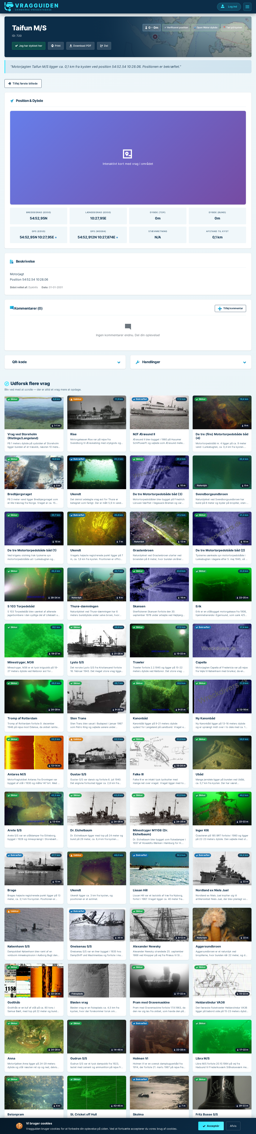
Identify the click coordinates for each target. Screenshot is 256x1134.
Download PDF (82, 45)
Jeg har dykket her (30, 45)
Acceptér (213, 1125)
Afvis (233, 1125)
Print (58, 45)
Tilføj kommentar (233, 308)
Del (106, 45)
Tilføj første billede (25, 83)
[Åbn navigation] (247, 7)
